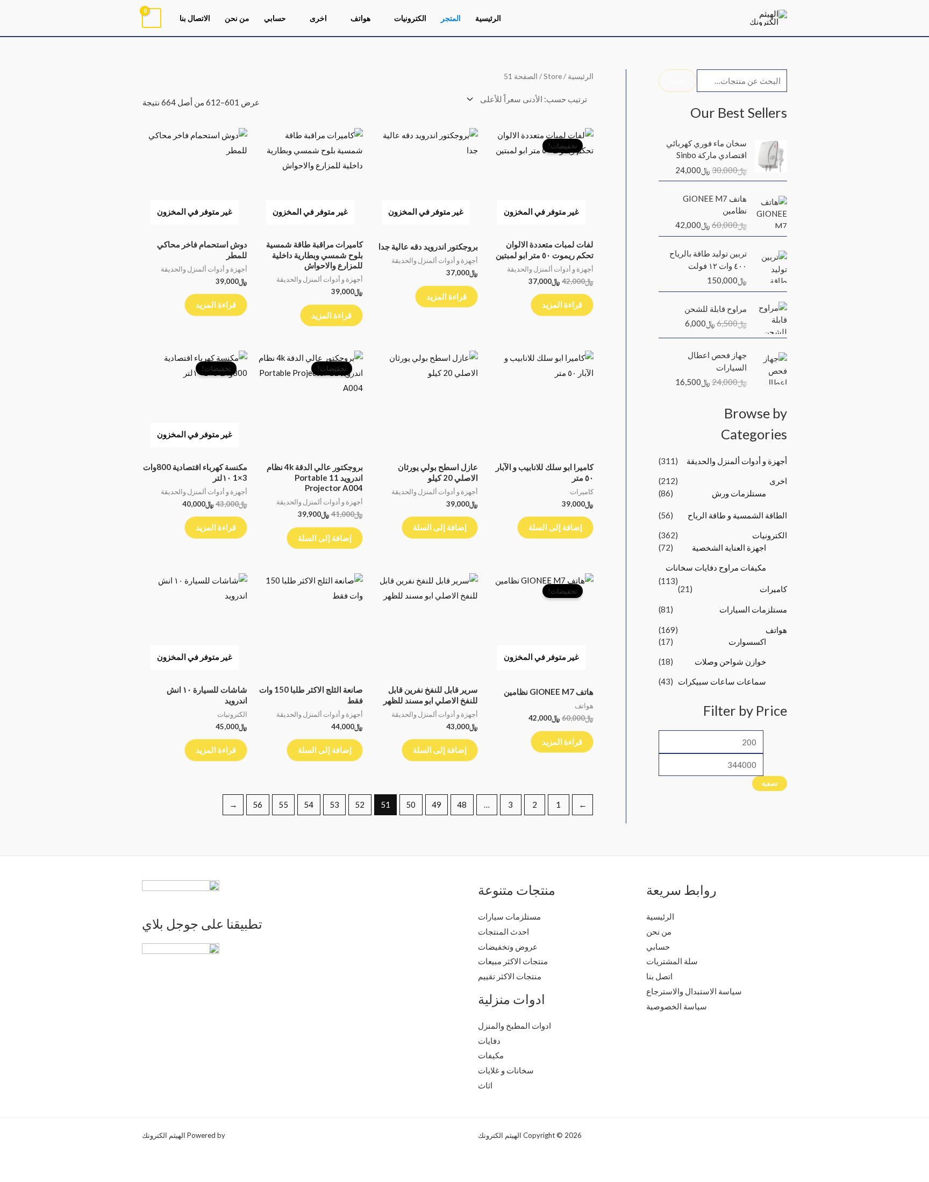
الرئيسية (488, 18)
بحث (677, 80)
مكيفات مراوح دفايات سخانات (716, 567)
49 (436, 804)
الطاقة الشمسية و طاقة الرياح (737, 515)
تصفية (769, 783)
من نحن (237, 18)
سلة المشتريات (672, 961)
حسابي (275, 18)
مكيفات (491, 1055)
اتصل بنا (659, 976)
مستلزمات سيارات (509, 916)
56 (257, 804)
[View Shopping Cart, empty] (151, 18)
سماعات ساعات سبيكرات (722, 681)
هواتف (360, 18)
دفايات (489, 1040)
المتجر (451, 18)
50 (411, 804)
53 (334, 804)
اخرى (318, 18)
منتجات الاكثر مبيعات (513, 961)
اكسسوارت (747, 641)
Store (553, 76)
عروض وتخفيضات (508, 946)
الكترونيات (410, 18)
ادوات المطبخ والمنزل (514, 1025)
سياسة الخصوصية (676, 1006)
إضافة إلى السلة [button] (555, 527)
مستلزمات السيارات (753, 609)
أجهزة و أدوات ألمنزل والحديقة (737, 461)
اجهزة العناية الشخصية (729, 547)
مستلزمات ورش (739, 493)
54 (308, 804)
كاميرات (773, 589)
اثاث (485, 1085)
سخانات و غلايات (506, 1070)
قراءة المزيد (562, 304)
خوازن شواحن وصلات (730, 661)
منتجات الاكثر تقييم (509, 976)
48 (462, 804)
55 (283, 804)
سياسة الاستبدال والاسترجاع (694, 991)
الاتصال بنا (195, 18)
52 (360, 804)
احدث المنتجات (503, 931)
